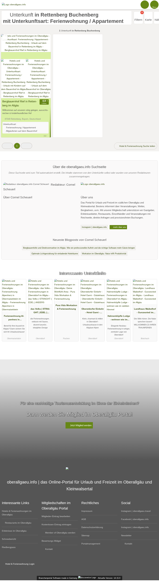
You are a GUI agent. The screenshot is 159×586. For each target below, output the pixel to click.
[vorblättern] (43, 46)
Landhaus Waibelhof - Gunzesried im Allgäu (145, 311)
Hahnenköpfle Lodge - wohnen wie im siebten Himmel (119, 318)
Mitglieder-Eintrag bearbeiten (56, 516)
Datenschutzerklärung (92, 527)
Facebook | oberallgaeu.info (135, 519)
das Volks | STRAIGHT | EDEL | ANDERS (40, 311)
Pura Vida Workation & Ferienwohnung (66, 307)
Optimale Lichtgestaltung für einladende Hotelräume (55, 253)
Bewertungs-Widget (51, 541)
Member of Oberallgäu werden (60, 532)
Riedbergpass (9, 547)
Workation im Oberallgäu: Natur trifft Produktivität (104, 253)
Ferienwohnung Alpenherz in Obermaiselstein (14, 318)
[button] (7, 146)
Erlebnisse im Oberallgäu (14, 531)
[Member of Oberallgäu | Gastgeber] (153, 276)
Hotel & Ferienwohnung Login (19, 564)
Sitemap (85, 535)
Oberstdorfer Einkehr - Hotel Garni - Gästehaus (93, 311)
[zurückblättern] (9, 46)
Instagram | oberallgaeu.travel (136, 511)
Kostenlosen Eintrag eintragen (56, 524)
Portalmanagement (90, 543)
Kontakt (49, 549)
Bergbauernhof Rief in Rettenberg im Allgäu (19, 103)
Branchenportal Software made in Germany (57, 578)
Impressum (86, 511)
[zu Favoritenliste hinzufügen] (5, 38)
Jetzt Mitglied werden (80, 425)
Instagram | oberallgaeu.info (94, 227)
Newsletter (126, 535)
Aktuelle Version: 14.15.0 (109, 578)
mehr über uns (119, 227)
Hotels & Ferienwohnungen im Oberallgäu (17, 513)
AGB (83, 519)
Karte (148, 19)
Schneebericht (9, 539)
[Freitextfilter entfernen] (145, 4)
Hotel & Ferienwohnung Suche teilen (137, 146)
